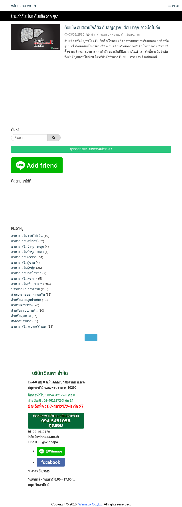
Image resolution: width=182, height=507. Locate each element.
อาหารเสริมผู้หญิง (23, 268)
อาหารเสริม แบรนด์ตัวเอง (29, 326)
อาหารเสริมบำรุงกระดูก (27, 246)
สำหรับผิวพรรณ (22, 305)
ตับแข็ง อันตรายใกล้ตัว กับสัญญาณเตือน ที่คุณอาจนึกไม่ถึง (112, 27)
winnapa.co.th (23, 5)
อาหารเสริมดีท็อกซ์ (24, 241)
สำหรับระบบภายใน (24, 310)
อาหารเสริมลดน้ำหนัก (26, 273)
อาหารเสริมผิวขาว (24, 257)
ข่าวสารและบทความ (105, 34)
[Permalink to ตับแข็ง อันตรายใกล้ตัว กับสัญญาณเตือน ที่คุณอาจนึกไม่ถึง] (35, 37)
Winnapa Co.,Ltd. (90, 504)
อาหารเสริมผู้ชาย (23, 262)
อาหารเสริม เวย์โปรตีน (27, 236)
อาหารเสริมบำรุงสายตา (27, 252)
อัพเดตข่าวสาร (21, 321)
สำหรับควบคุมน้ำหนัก (26, 300)
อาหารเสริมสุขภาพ (24, 278)
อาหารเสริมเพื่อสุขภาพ (26, 284)
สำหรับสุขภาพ (130, 34)
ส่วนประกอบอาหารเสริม (28, 294)
